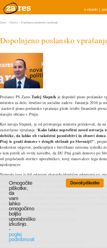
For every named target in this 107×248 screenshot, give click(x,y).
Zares (17, 7)
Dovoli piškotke (84, 183)
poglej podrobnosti (21, 236)
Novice (14, 22)
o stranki (91, 9)
